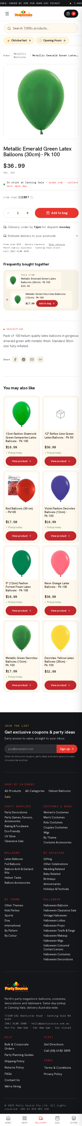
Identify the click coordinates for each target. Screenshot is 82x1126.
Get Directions (53, 1044)
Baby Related (52, 874)
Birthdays (50, 879)
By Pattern (11, 930)
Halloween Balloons (56, 905)
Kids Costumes (53, 822)
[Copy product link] (40, 359)
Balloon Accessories (17, 883)
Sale (8, 797)
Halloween (52, 899)
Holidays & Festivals (56, 889)
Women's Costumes (56, 812)
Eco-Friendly (12, 831)
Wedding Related (54, 869)
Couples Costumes (56, 827)
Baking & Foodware (17, 826)
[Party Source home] (23, 13)
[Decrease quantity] (8, 213)
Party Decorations (16, 812)
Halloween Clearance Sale (60, 910)
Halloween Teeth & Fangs (59, 930)
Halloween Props (54, 925)
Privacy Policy (53, 1074)
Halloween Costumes (57, 954)
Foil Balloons (12, 864)
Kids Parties (12, 910)
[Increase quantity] (27, 213)
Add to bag (59, 213)
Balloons (12, 852)
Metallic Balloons (20, 55)
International (12, 925)
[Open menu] (7, 13)
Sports (9, 915)
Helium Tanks (13, 877)
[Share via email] (32, 359)
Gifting (48, 859)
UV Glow (10, 836)
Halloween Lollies (54, 920)
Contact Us (12, 1080)
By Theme (50, 837)
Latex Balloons (14, 859)
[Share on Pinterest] (23, 359)
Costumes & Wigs (58, 806)
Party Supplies (18, 806)
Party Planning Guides (19, 1055)
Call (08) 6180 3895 (16, 251)
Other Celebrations (56, 864)
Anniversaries (52, 884)
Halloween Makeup (55, 935)
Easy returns (57, 244)
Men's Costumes (54, 817)
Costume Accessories (57, 842)
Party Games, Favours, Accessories (19, 819)
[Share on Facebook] (15, 359)
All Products (13, 791)
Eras (7, 920)
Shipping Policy (14, 1061)
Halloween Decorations (58, 959)
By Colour (11, 935)
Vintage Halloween (55, 915)
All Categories (35, 791)
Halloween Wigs (53, 940)
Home (6, 55)
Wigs (46, 832)
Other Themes (14, 905)
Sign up (65, 749)
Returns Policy (14, 1067)
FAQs (8, 1074)
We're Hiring (13, 1086)
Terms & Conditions (57, 1068)
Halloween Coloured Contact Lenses (56, 947)
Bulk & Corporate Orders (17, 1046)
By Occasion (54, 852)
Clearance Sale (14, 841)
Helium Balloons (60, 791)
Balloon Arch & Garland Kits (19, 871)
